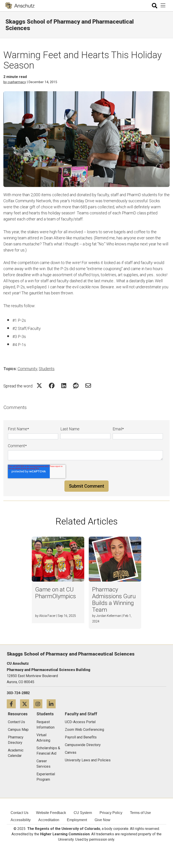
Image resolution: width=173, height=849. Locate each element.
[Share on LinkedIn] (64, 385)
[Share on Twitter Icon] (39, 385)
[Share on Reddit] (76, 385)
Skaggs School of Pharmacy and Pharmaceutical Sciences (69, 24)
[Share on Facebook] (52, 385)
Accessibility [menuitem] (21, 820)
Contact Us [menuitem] (19, 813)
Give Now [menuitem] (102, 820)
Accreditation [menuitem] (48, 820)
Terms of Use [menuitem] (140, 813)
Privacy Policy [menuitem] (111, 813)
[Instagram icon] (40, 704)
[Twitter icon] (26, 704)
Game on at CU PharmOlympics (55, 593)
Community (27, 368)
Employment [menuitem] (77, 820)
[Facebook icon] (13, 704)
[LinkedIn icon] (53, 704)
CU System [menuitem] (83, 813)
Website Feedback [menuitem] (51, 813)
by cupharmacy (14, 82)
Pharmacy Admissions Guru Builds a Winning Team (114, 599)
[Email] (88, 385)
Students (47, 368)
